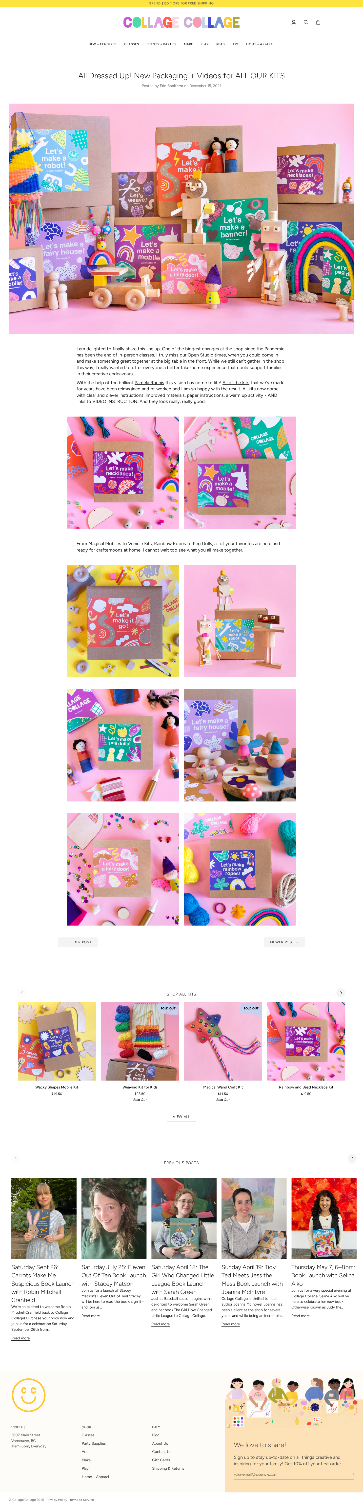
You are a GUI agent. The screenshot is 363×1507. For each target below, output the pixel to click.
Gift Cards (161, 1460)
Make (86, 1460)
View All (181, 1116)
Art (84, 1451)
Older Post (78, 942)
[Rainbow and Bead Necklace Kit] (306, 1041)
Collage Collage (24, 1500)
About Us (160, 1443)
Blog (156, 1435)
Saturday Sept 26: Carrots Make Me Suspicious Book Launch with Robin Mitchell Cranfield (43, 1283)
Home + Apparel (95, 1477)
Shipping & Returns (168, 1468)
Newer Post (284, 942)
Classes (88, 1435)
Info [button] (156, 1427)
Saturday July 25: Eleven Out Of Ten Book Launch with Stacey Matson (113, 1275)
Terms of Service (82, 1500)
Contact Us (161, 1451)
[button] (103, 44)
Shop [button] (86, 1427)
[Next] (340, 992)
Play (85, 1468)
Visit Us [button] (18, 1427)
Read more (20, 1338)
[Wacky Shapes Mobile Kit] (57, 1041)
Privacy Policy (56, 1500)
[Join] (350, 1474)
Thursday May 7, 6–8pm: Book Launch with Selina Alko (323, 1275)
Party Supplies (94, 1443)
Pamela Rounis (149, 382)
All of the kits (235, 382)
